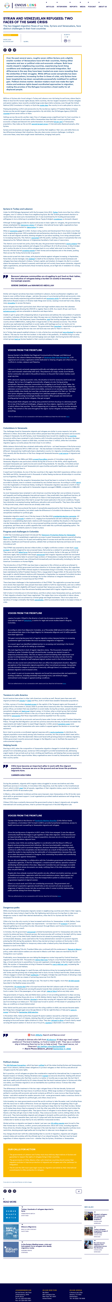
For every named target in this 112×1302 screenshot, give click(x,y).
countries (72, 436)
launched (57, 326)
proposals (20, 518)
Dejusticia (27, 620)
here (67, 416)
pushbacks (35, 975)
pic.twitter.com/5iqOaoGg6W (51, 1047)
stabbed (32, 259)
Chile (29, 701)
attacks (22, 701)
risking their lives (41, 960)
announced (41, 554)
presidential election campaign (64, 516)
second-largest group (40, 124)
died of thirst (52, 991)
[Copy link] (14, 50)
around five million (40, 459)
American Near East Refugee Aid (56, 357)
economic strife (53, 298)
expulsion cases (64, 724)
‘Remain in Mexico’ (74, 949)
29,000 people (74, 981)
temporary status (27, 225)
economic (14, 231)
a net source (63, 453)
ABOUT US (103, 7)
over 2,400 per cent (59, 964)
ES (69, 40)
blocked (34, 999)
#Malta (39, 1035)
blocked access (31, 704)
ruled (21, 788)
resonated (35, 238)
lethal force (23, 552)
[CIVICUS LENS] (20, 5)
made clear (44, 105)
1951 (8, 1065)
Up (79, 1191)
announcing (16, 716)
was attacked (68, 332)
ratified (41, 1065)
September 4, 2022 (62, 1049)
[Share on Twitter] (9, 50)
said (48, 319)
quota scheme (71, 244)
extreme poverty (9, 311)
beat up (17, 339)
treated (45, 1076)
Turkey (55, 212)
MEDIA (82, 7)
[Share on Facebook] (5, 50)
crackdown (58, 219)
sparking (48, 1023)
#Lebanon (51, 1040)
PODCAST (92, 7)
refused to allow (57, 1020)
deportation (31, 227)
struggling (11, 303)
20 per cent (58, 122)
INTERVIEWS (62, 7)
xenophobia (39, 600)
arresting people (28, 250)
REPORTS (73, 7)
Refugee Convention (18, 1065)
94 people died (20, 987)
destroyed (25, 711)
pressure (64, 924)
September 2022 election (28, 1012)
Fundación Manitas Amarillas (46, 820)
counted (6, 113)
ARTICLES (50, 7)
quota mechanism (57, 732)
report (78, 482)
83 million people (57, 1123)
